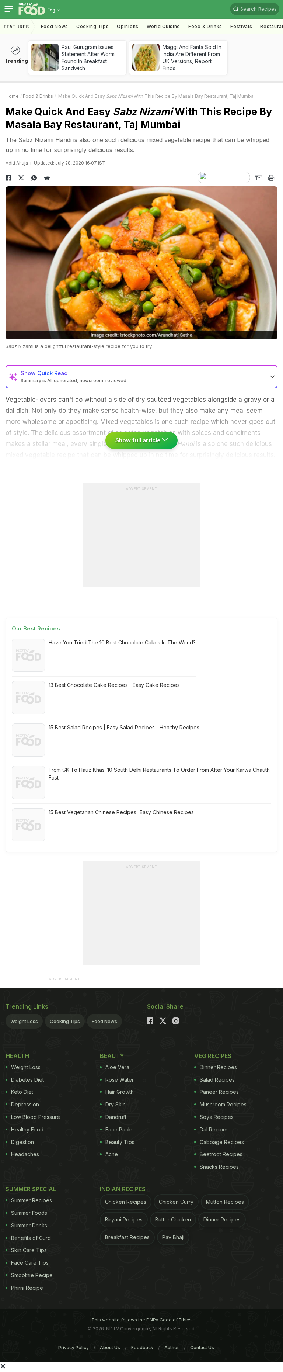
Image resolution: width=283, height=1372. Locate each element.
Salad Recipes (217, 1079)
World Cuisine (163, 26)
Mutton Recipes (225, 1202)
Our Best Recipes (36, 628)
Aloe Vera (117, 1067)
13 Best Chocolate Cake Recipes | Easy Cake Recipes (114, 685)
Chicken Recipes (125, 1202)
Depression (25, 1104)
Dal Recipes (214, 1129)
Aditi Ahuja (17, 163)
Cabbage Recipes (222, 1142)
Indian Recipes (123, 1189)
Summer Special (31, 1189)
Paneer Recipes (219, 1092)
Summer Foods (29, 1213)
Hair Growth (119, 1092)
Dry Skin (115, 1104)
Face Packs (119, 1129)
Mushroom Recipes (223, 1104)
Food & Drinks (205, 26)
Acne (111, 1154)
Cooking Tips (65, 1021)
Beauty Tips (119, 1142)
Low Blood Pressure (35, 1117)
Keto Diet (22, 1092)
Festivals (241, 26)
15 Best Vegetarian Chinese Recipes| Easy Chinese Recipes (121, 812)
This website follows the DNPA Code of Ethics (141, 1320)
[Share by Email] (258, 178)
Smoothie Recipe (32, 1275)
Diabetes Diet (27, 1079)
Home (12, 96)
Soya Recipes (217, 1117)
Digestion (22, 1142)
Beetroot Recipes (221, 1154)
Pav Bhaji (173, 1237)
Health (17, 1056)
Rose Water (119, 1079)
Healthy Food (27, 1129)
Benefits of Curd (31, 1238)
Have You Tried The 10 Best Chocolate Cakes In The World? (122, 642)
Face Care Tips (30, 1262)
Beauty (112, 1056)
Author (171, 1347)
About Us (110, 1347)
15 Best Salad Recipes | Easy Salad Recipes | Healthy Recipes (124, 727)
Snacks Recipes (219, 1167)
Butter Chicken (173, 1219)
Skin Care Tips (29, 1250)
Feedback (142, 1347)
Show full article (138, 440)
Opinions (128, 26)
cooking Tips (92, 26)
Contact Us (202, 1347)
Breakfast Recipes (127, 1237)
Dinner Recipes (218, 1067)
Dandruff (115, 1117)
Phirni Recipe (27, 1288)
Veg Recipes (212, 1056)
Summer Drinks (29, 1225)
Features (16, 27)
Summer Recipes (31, 1200)
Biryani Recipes (124, 1219)
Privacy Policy (73, 1347)
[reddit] (47, 178)
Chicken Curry (176, 1202)
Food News (54, 26)
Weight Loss (24, 1021)
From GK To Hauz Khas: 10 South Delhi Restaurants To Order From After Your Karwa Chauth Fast (159, 774)
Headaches (25, 1154)
